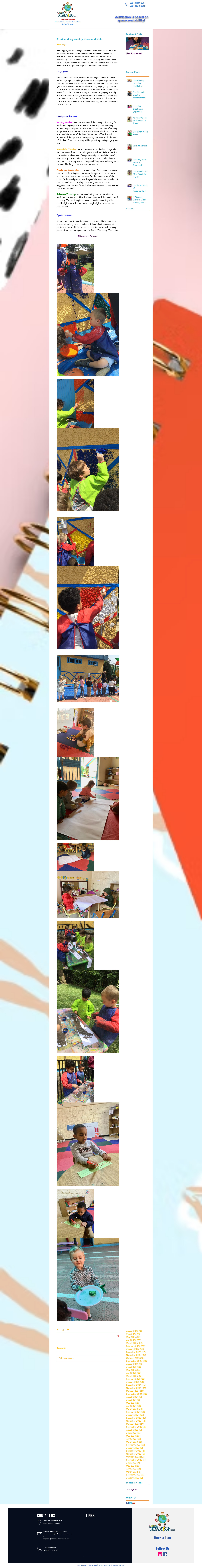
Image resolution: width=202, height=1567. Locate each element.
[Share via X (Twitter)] (63, 1330)
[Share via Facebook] (58, 1330)
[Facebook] (165, 1554)
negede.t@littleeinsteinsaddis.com (56, 1539)
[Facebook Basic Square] (127, 1503)
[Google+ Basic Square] (133, 1503)
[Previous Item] (129, 43)
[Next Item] (146, 43)
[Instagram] (160, 1554)
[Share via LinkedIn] (68, 1330)
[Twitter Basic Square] (130, 1503)
